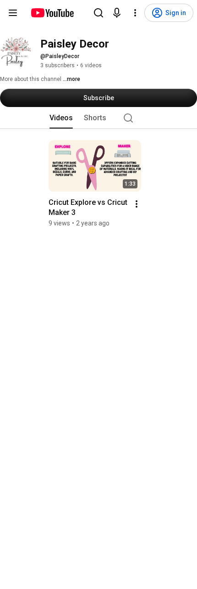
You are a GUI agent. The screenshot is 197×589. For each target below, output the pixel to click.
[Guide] (12, 12)
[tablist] (98, 118)
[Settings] (135, 12)
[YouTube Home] (52, 13)
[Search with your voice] (117, 13)
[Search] (98, 12)
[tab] (61, 118)
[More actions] (136, 204)
